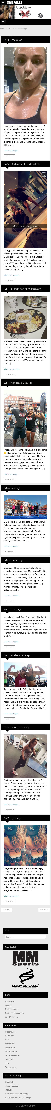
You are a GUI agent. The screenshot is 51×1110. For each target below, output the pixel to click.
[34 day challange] (25, 674)
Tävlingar (9, 1059)
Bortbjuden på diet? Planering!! (18, 1097)
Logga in (8, 1005)
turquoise (9, 1089)
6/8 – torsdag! (12, 488)
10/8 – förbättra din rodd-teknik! (22, 164)
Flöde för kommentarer (14, 1013)
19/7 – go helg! (12, 818)
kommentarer (9, 156)
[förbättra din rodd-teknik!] (25, 209)
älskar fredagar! (11, 1085)
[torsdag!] (25, 507)
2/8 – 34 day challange (17, 655)
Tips (7, 1063)
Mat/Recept (10, 1047)
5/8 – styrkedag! (13, 560)
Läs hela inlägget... (12, 150)
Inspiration (9, 1043)
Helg (7, 1039)
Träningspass (10, 1067)
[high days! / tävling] (25, 418)
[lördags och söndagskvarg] (25, 317)
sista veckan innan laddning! (17, 1093)
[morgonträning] (25, 755)
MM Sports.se (11, 1051)
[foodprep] (25, 85)
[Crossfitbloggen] (25, 12)
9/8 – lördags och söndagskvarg (22, 288)
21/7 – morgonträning (16, 727)
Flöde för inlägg (11, 1009)
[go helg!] (25, 845)
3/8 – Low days (13, 609)
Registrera (9, 1001)
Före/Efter (9, 1035)
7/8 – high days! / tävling (18, 382)
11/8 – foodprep (13, 39)
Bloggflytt (9, 1082)
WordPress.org (11, 1017)
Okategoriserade (12, 1055)
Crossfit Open (11, 1031)
